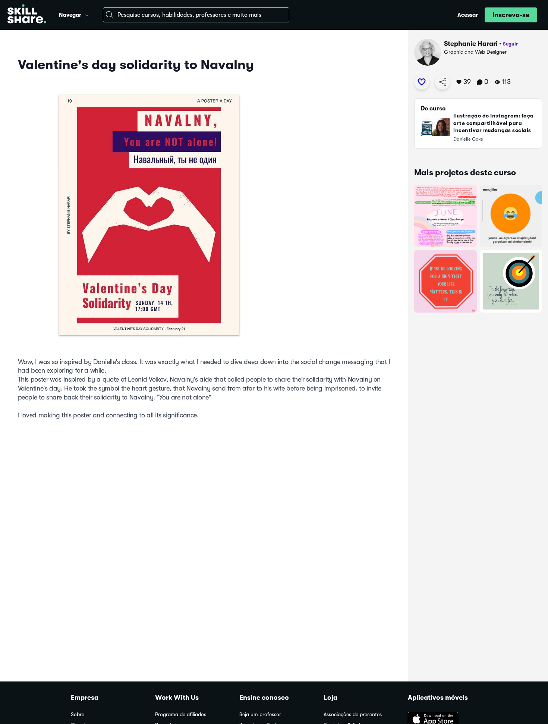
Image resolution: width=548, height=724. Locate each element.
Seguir (510, 44)
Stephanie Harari (471, 43)
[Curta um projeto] (421, 82)
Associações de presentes (353, 714)
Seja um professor (260, 714)
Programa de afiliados (180, 714)
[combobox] (196, 14)
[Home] (26, 15)
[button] (87, 14)
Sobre (77, 714)
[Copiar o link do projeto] (442, 82)
